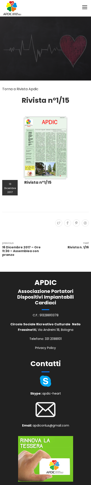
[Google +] (85, 223)
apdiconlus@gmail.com (51, 425)
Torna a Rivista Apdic (20, 89)
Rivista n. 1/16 (78, 247)
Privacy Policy (45, 348)
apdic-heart (51, 393)
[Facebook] (67, 223)
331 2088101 (53, 339)
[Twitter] (58, 223)
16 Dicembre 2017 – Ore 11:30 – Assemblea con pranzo (21, 251)
